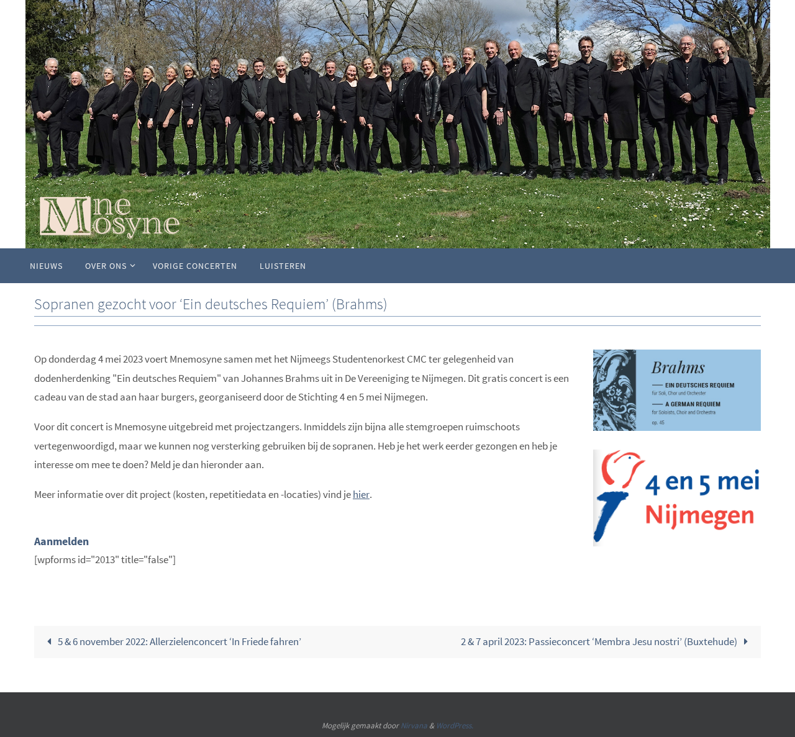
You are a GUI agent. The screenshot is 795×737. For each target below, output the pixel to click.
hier (361, 494)
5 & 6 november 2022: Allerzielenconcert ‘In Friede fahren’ (178, 641)
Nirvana (414, 725)
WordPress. (454, 725)
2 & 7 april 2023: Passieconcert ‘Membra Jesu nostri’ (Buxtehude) (600, 641)
